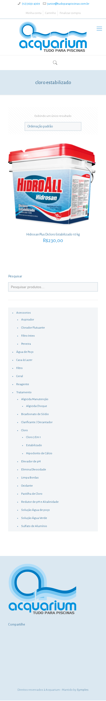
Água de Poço (25, 352)
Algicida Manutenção (34, 399)
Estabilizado (34, 445)
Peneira (26, 343)
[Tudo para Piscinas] (53, 37)
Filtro (19, 368)
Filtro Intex (28, 335)
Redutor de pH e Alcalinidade (40, 502)
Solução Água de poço (35, 510)
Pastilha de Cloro (31, 493)
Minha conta (33, 13)
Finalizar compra (70, 13)
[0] (50, 63)
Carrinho (50, 13)
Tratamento (24, 392)
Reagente (22, 384)
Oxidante (27, 485)
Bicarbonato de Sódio (35, 414)
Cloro (24, 430)
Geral (19, 376)
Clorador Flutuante (33, 327)
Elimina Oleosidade (33, 469)
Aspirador (27, 319)
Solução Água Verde (34, 518)
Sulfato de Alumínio (34, 526)
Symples (82, 689)
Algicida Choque (36, 406)
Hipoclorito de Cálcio (39, 453)
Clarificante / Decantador (37, 422)
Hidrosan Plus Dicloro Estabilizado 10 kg (53, 234)
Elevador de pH (31, 461)
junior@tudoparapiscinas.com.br (68, 3)
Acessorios (23, 312)
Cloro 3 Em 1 (33, 437)
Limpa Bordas (30, 477)
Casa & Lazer (24, 360)
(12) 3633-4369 (31, 3)
